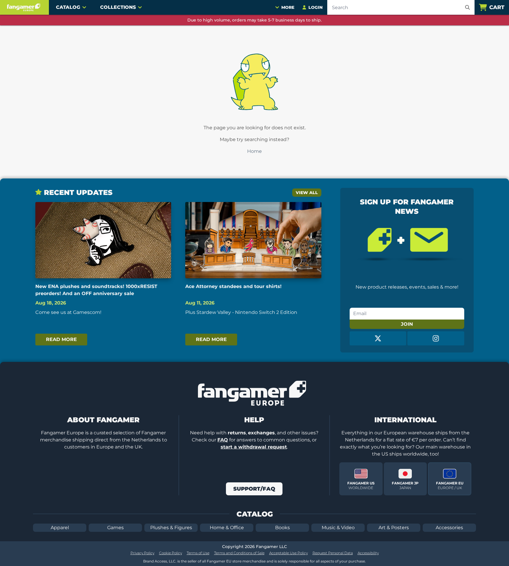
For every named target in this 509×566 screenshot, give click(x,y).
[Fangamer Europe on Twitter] (378, 338)
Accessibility (368, 553)
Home (254, 151)
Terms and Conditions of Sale (239, 553)
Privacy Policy (142, 553)
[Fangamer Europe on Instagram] (435, 338)
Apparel (60, 527)
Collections (118, 7)
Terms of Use (198, 553)
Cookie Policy (170, 553)
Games (115, 527)
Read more (61, 339)
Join (407, 324)
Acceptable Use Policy (288, 553)
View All (307, 192)
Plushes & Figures (171, 527)
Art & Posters (394, 527)
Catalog (68, 7)
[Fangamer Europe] (24, 7)
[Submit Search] (467, 7)
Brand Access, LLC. (159, 561)
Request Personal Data (333, 553)
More (287, 7)
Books (282, 527)
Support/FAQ (254, 489)
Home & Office (227, 527)
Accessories (449, 527)
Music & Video (338, 527)
